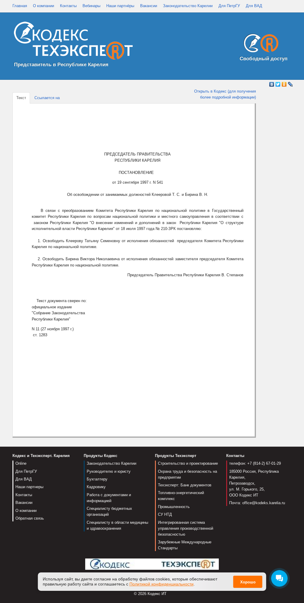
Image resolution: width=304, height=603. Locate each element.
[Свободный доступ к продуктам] (259, 44)
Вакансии (148, 6)
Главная (19, 6)
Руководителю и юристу (109, 471)
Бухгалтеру (97, 479)
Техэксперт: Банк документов (184, 485)
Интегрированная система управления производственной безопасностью (185, 528)
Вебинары (91, 6)
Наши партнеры (29, 487)
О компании (43, 6)
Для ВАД (254, 6)
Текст (21, 98)
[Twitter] (278, 84)
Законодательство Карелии (188, 6)
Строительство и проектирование (188, 463)
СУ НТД (165, 514)
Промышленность (174, 506)
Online (20, 463)
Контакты (68, 6)
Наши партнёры (120, 6)
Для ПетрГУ (229, 6)
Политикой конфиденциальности (161, 584)
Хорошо (248, 582)
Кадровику (96, 487)
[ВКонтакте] (272, 84)
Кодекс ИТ (157, 593)
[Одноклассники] (284, 84)
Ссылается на (47, 98)
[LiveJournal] (290, 84)
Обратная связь (29, 518)
